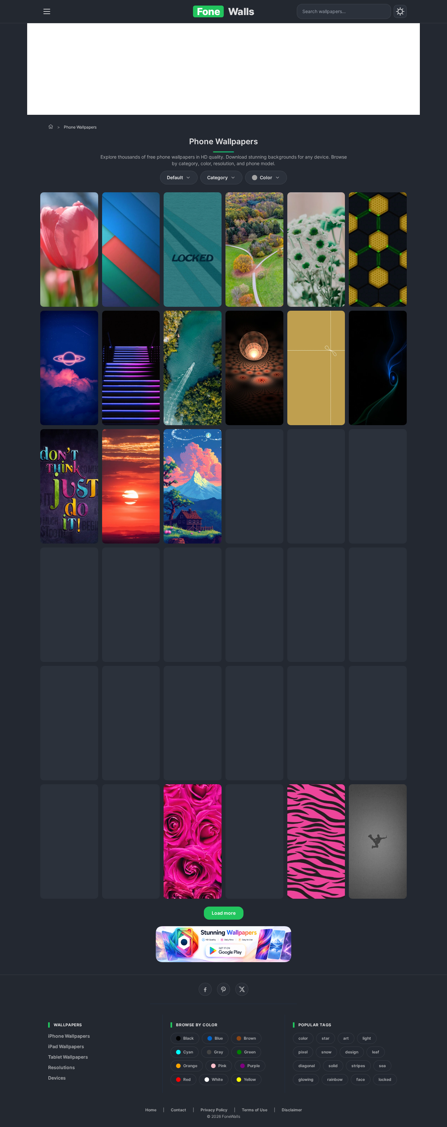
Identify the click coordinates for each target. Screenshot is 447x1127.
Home (150, 1109)
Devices (57, 1078)
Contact (178, 1109)
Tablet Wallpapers (68, 1057)
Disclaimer (292, 1109)
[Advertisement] (223, 69)
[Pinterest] (223, 989)
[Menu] (46, 11)
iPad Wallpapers (66, 1046)
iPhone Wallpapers (69, 1036)
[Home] (50, 126)
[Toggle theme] (400, 11)
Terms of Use (254, 1109)
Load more (224, 913)
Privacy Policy (214, 1109)
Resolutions (61, 1067)
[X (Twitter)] (241, 989)
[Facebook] (205, 989)
